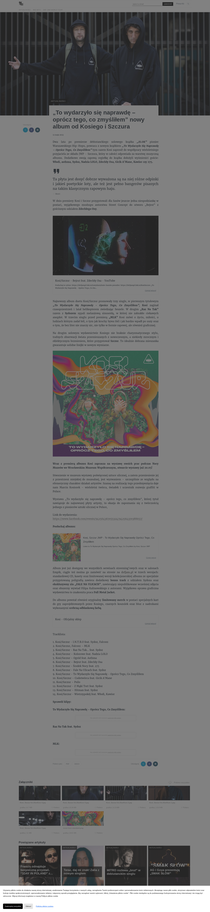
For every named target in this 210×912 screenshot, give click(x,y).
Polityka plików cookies (44, 906)
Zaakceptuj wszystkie (13, 906)
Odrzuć (28, 906)
